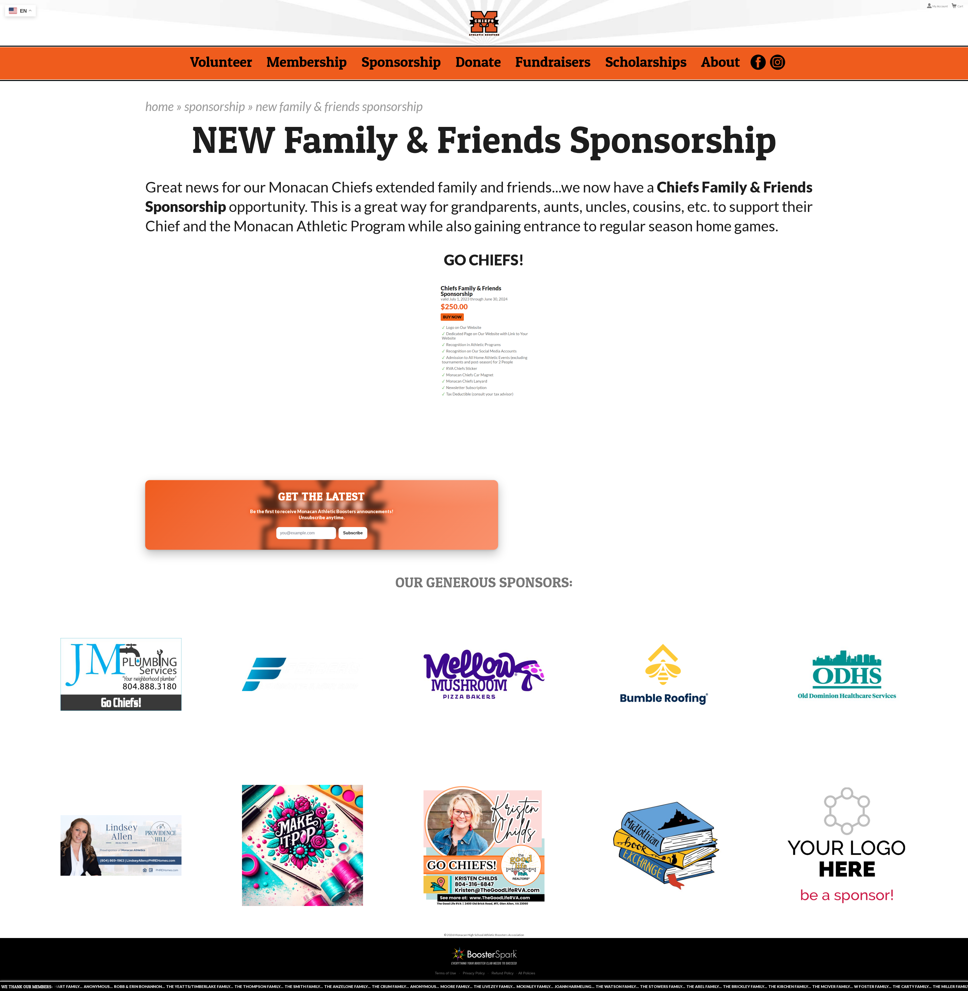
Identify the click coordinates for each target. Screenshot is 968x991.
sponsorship (214, 106)
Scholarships (646, 61)
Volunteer (221, 61)
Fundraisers (553, 61)
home (159, 106)
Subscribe (353, 533)
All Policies (526, 973)
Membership (306, 61)
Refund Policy (502, 973)
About (720, 61)
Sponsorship (401, 61)
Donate (478, 61)
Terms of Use (445, 973)
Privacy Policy (474, 973)
